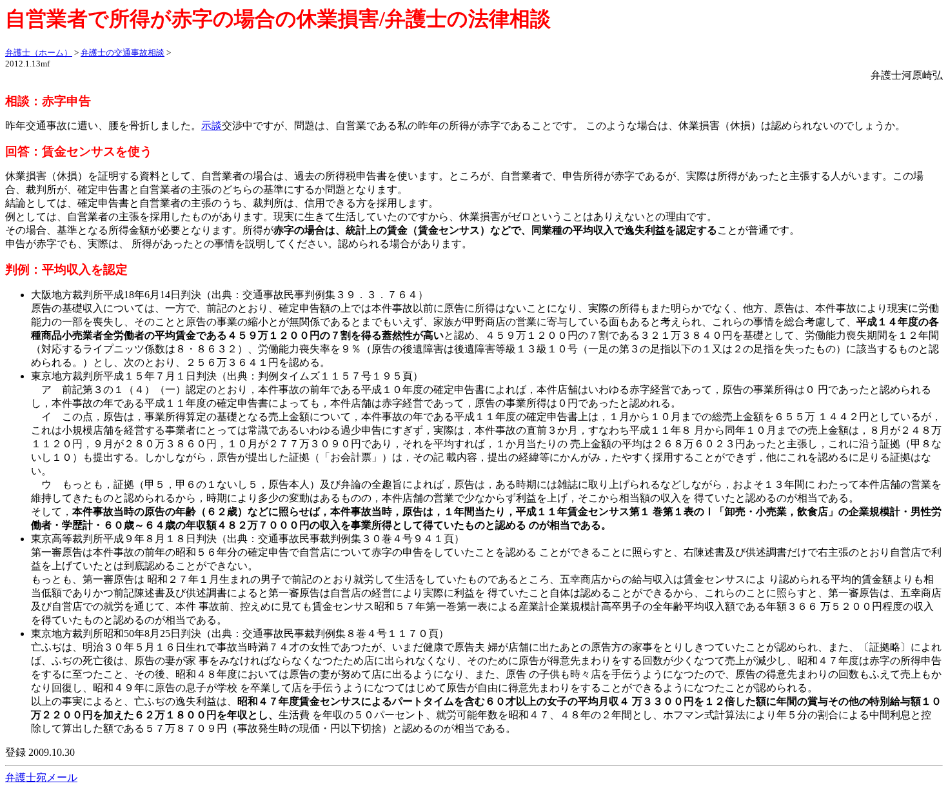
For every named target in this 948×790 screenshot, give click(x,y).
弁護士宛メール (41, 777)
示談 (211, 125)
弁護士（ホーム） (38, 52)
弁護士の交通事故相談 (122, 52)
